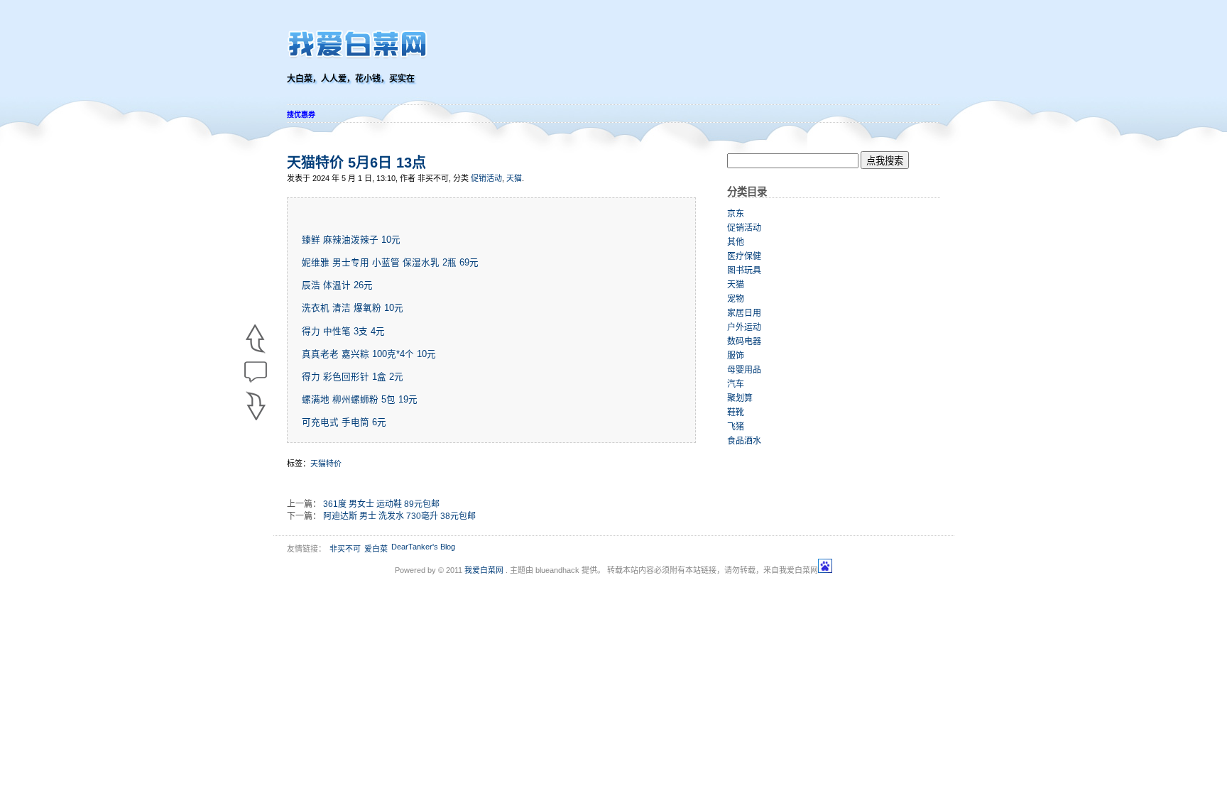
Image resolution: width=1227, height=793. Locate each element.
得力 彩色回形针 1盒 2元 (352, 377)
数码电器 (744, 341)
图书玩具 (744, 270)
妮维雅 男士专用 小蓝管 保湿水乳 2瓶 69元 (390, 263)
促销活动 (486, 178)
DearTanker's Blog (423, 546)
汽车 (735, 384)
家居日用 (744, 313)
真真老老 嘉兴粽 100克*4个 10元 (369, 354)
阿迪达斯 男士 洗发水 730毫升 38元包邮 (399, 516)
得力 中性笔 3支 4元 (343, 332)
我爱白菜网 (483, 570)
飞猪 (735, 427)
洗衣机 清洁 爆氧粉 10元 (352, 308)
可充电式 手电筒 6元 (344, 422)
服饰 (735, 356)
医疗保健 (744, 256)
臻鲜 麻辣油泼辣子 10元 (351, 240)
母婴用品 (744, 370)
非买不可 (345, 549)
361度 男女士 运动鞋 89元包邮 (381, 504)
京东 (735, 214)
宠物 (735, 299)
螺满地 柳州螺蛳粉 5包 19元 (360, 400)
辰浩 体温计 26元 (337, 285)
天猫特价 (326, 463)
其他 (735, 242)
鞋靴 (735, 412)
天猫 (514, 178)
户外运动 (744, 327)
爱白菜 (376, 549)
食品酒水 (744, 441)
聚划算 (740, 398)
